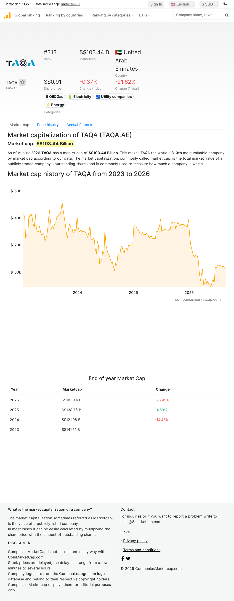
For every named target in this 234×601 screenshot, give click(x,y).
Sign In (156, 4)
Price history (48, 124)
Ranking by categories (111, 15)
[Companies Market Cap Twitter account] (128, 559)
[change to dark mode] (225, 4)
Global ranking (27, 15)
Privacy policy (135, 540)
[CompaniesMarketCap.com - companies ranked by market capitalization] (7, 15)
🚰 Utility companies (114, 96)
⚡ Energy (55, 104)
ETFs (143, 15)
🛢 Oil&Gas (54, 96)
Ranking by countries (64, 15)
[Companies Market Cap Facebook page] (122, 559)
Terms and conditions (141, 549)
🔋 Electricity (79, 96)
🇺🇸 (180, 4)
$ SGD (208, 4)
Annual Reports (79, 124)
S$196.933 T (70, 4)
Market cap (19, 124)
